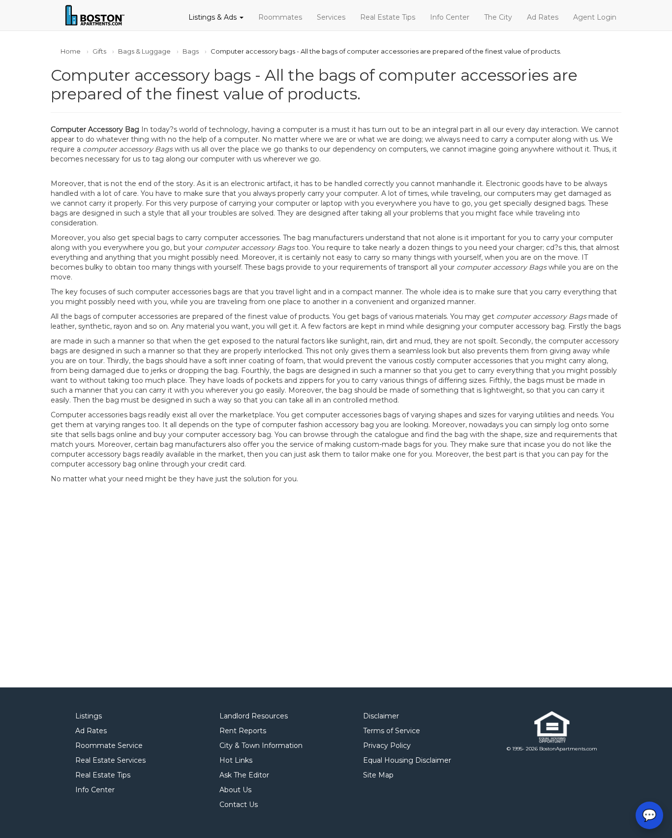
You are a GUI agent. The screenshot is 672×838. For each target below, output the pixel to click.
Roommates (280, 17)
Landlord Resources (253, 716)
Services (331, 17)
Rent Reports (242, 730)
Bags (191, 51)
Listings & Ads (213, 17)
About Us (235, 789)
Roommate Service (109, 745)
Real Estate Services (110, 760)
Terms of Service (391, 730)
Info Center (449, 17)
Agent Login (594, 17)
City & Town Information (261, 745)
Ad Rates (542, 17)
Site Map (378, 775)
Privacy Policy (387, 745)
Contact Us (238, 804)
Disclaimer (381, 716)
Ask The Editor (244, 775)
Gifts (99, 51)
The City (498, 17)
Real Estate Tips (387, 17)
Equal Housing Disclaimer (407, 760)
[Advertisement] (336, 583)
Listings (88, 716)
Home (71, 51)
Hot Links (235, 760)
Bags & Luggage (144, 51)
